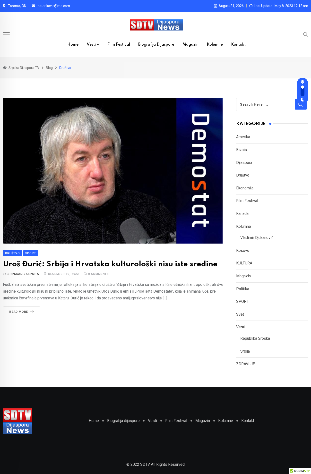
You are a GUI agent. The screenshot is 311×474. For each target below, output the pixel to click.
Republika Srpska (255, 338)
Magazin (190, 45)
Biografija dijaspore (156, 45)
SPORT (242, 301)
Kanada (242, 213)
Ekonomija (244, 188)
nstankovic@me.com (54, 6)
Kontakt (238, 45)
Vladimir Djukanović (256, 237)
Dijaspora (244, 162)
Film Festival (118, 45)
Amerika (243, 137)
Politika (242, 289)
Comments (98, 274)
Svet (240, 314)
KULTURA (244, 263)
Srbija (245, 351)
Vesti (91, 45)
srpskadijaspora (23, 274)
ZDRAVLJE (245, 364)
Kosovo (242, 250)
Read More (18, 311)
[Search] (305, 34)
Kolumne (215, 45)
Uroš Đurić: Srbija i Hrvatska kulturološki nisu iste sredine (110, 264)
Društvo (242, 175)
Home (72, 45)
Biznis (241, 149)
